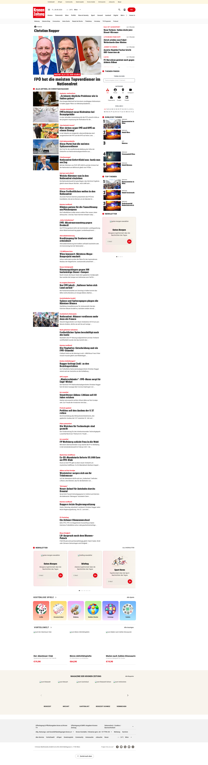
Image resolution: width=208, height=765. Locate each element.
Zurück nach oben (84, 756)
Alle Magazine (129, 676)
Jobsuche (112, 2)
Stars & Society (83, 15)
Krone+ (50, 15)
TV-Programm (107, 21)
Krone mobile (91, 2)
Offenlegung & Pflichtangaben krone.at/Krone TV (51, 727)
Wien (67, 15)
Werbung (117, 732)
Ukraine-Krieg (46, 21)
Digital (116, 15)
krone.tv (132, 15)
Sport (93, 15)
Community (69, 2)
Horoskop (97, 21)
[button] (126, 15)
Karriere (125, 732)
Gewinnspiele (80, 2)
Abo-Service (40, 737)
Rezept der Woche (77, 21)
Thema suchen (119, 76)
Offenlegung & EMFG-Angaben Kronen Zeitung (84, 727)
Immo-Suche (66, 21)
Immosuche (101, 2)
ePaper (60, 2)
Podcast (115, 21)
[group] (130, 597)
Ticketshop (88, 21)
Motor (123, 15)
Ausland (108, 15)
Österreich (59, 15)
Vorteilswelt (51, 2)
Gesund (100, 15)
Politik (73, 15)
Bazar (119, 2)
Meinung (37, 21)
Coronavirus (56, 21)
